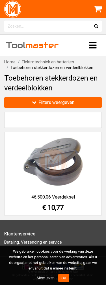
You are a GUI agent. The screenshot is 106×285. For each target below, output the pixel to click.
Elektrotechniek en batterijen (48, 61)
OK (63, 278)
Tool (32, 45)
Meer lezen (46, 277)
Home (10, 61)
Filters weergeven (55, 102)
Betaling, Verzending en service (33, 242)
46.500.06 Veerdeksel (53, 197)
